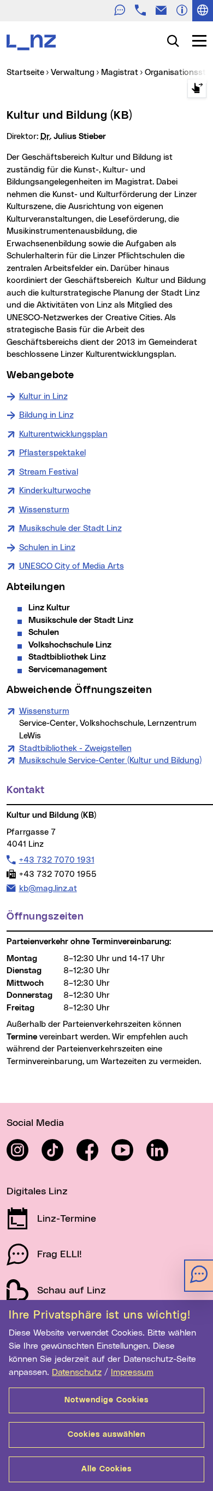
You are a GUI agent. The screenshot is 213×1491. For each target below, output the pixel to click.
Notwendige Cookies (106, 1400)
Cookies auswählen (106, 1434)
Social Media (35, 1123)
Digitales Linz (37, 1192)
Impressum (132, 1372)
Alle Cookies (106, 1469)
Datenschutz (77, 1372)
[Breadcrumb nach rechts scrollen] (196, 88)
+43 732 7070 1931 (56, 860)
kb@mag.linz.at (48, 888)
